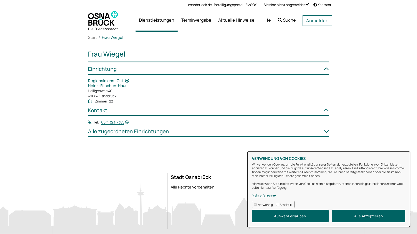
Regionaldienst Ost (106, 80)
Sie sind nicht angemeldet (285, 4)
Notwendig (265, 205)
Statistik (286, 205)
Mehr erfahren (262, 195)
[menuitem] (200, 5)
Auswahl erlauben (290, 216)
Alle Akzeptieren (368, 216)
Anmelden (317, 20)
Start (92, 37)
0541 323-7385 (112, 122)
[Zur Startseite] (103, 20)
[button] (286, 21)
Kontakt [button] (97, 110)
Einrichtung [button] (102, 69)
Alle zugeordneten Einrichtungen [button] (128, 131)
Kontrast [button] (324, 4)
